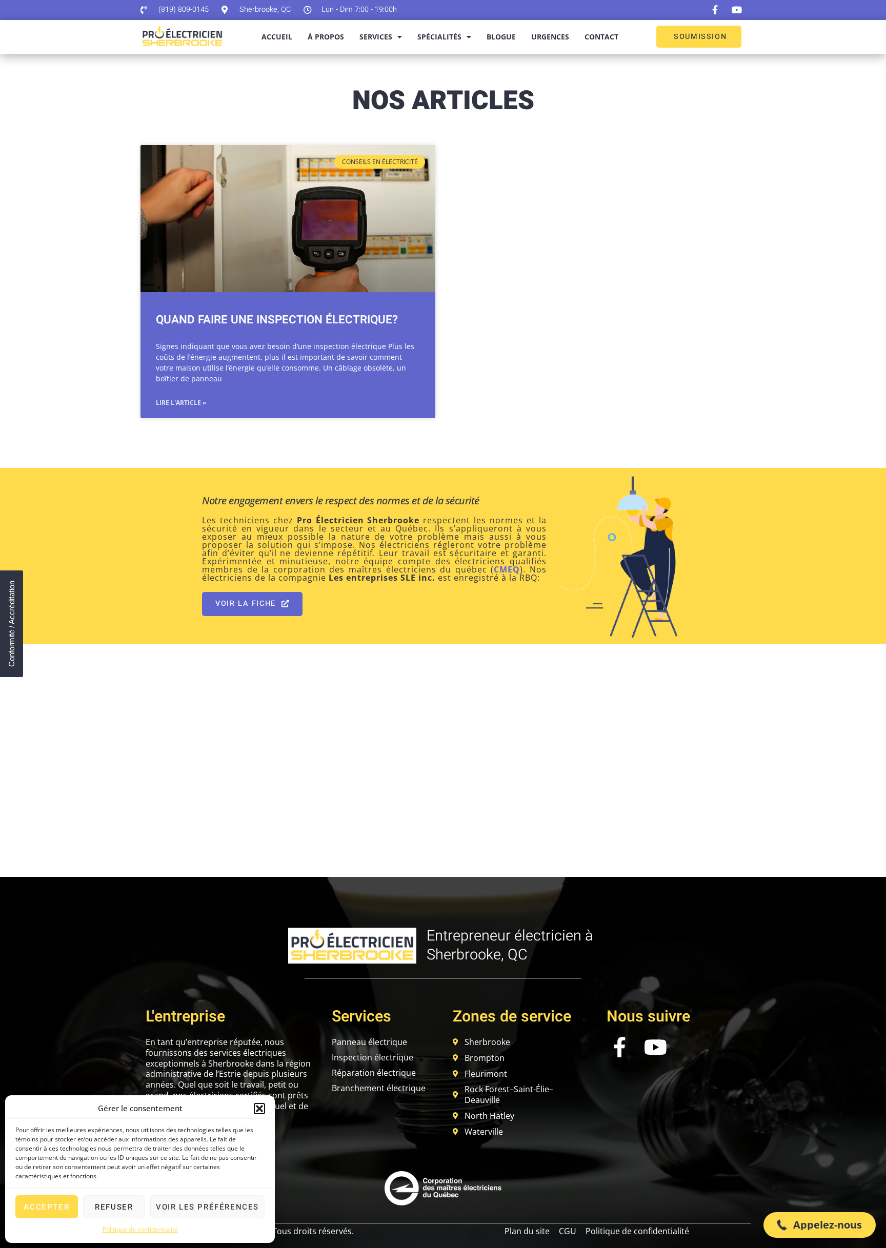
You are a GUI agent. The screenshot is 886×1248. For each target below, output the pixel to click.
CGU (567, 1231)
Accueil (276, 37)
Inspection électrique (372, 1057)
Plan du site (527, 1231)
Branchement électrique (379, 1088)
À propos (326, 37)
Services (375, 37)
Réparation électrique (374, 1073)
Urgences (550, 37)
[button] (259, 1108)
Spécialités (439, 37)
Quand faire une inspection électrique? (277, 320)
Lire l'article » (181, 402)
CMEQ (507, 569)
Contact (601, 37)
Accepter (46, 1207)
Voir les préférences (207, 1207)
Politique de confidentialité (140, 1229)
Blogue (501, 37)
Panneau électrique (369, 1042)
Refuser (114, 1207)
